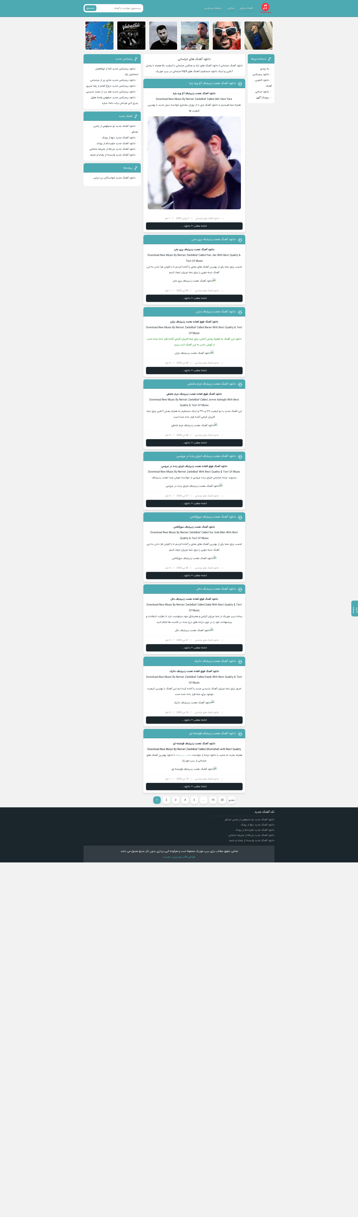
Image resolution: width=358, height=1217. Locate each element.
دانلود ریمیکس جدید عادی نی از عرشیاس (113, 80)
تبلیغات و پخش (213, 8)
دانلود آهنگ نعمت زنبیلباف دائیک (215, 661)
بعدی (232, 800)
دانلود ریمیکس (260, 74)
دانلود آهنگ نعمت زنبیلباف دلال (216, 589)
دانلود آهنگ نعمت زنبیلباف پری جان (213, 239)
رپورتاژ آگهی (262, 97)
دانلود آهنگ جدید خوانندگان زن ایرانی (115, 178)
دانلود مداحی (262, 92)
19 (212, 800)
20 (222, 800)
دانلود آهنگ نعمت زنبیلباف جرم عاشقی (211, 384)
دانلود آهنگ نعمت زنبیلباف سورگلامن (213, 517)
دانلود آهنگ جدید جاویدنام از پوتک (116, 143)
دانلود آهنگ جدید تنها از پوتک (119, 137)
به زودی (264, 69)
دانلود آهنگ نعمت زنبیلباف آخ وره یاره (212, 83)
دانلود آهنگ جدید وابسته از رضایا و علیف (113, 155)
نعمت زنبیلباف (183, 755)
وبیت (166, 857)
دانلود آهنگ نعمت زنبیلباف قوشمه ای (212, 733)
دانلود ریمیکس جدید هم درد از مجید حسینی (111, 92)
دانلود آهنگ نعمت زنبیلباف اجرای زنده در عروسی (206, 456)
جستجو (91, 8)
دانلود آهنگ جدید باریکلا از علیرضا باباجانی (113, 149)
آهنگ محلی (246, 8)
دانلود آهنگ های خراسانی (194, 59)
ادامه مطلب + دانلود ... (194, 226)
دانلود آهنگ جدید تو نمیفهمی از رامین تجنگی (249, 819)
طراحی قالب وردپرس (183, 857)
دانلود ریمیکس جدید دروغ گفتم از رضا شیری (111, 86)
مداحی (230, 8)
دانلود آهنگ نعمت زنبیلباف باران (216, 311)
